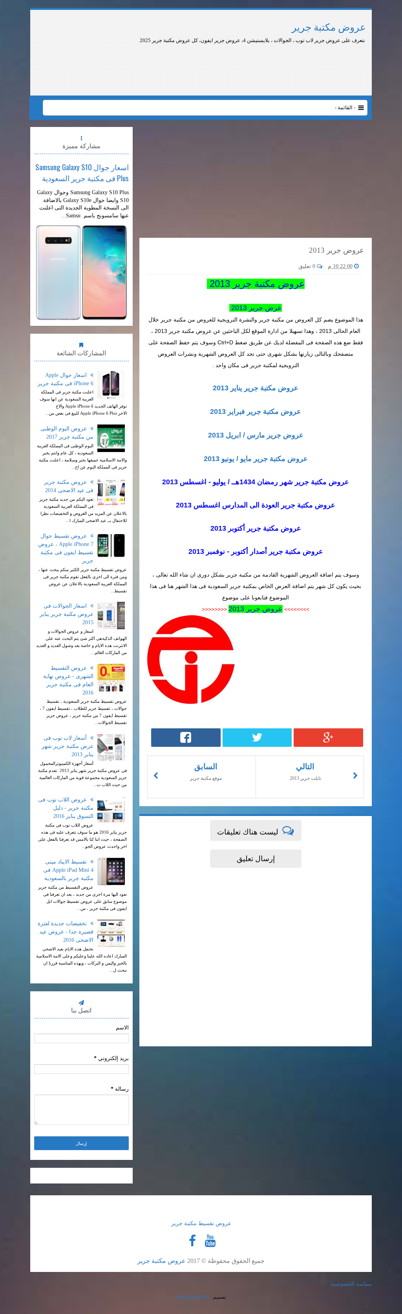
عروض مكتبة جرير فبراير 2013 (255, 411)
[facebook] (192, 1241)
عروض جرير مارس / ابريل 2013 (255, 435)
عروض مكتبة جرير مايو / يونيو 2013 (256, 459)
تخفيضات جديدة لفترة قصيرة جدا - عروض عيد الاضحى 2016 (65, 932)
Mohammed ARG (193, 1297)
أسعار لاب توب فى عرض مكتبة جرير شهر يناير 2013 (67, 746)
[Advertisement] (235, 66)
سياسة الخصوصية (351, 1284)
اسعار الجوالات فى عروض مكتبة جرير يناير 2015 (66, 614)
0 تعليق (307, 266)
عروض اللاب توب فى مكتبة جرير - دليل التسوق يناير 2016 (65, 808)
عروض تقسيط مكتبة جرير (201, 1223)
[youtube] (210, 1241)
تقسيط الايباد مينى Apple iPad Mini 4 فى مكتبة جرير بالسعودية (68, 870)
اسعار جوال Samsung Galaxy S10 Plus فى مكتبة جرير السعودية (82, 172)
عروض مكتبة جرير (329, 27)
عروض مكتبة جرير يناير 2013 (255, 388)
